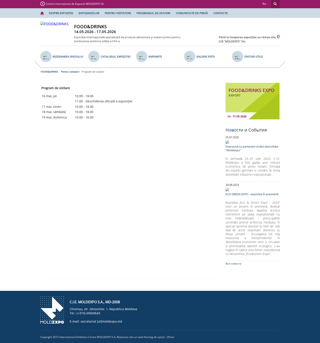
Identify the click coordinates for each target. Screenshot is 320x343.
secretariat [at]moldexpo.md (101, 321)
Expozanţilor (89, 13)
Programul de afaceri (153, 13)
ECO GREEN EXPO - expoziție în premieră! (252, 194)
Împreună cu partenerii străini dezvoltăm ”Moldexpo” (252, 148)
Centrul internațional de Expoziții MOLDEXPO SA (75, 4)
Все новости (233, 263)
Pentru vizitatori (118, 13)
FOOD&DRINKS (49, 71)
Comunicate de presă (192, 13)
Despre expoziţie (61, 13)
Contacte (220, 13)
